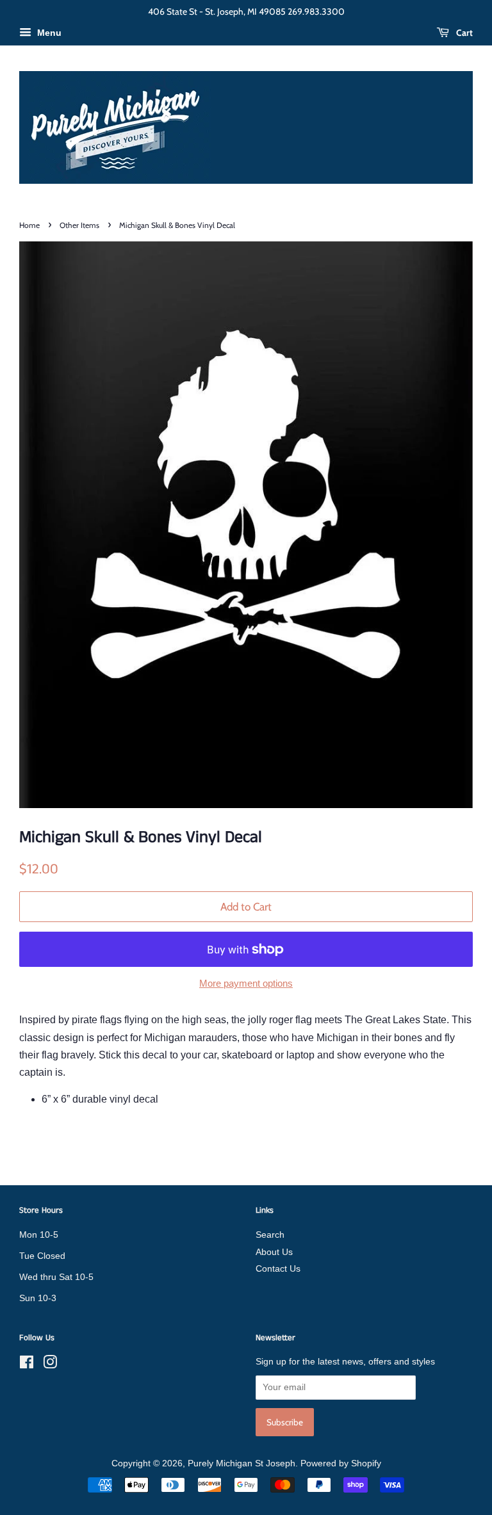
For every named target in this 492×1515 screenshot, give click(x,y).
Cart (463, 32)
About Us (274, 1252)
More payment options (246, 983)
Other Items (79, 225)
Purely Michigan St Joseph (241, 1463)
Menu (48, 33)
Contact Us (278, 1269)
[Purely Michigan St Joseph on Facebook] (26, 1365)
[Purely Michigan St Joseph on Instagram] (50, 1365)
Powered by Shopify (340, 1463)
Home (29, 225)
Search (270, 1235)
